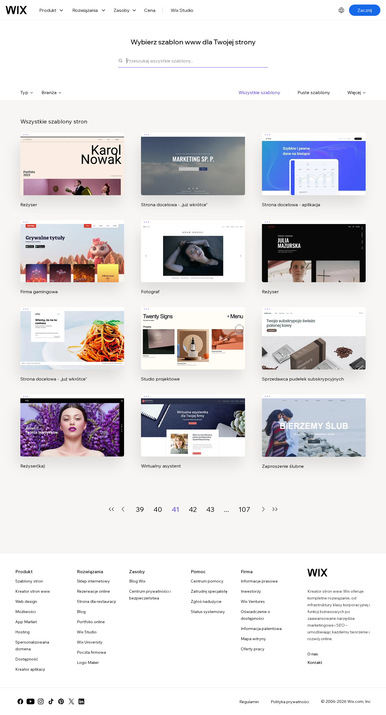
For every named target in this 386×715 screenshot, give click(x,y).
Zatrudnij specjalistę (209, 591)
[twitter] (71, 701)
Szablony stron (29, 581)
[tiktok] (51, 701)
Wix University (90, 642)
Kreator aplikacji (30, 669)
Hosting (22, 631)
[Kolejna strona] (263, 509)
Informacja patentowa (261, 628)
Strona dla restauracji (96, 601)
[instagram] (41, 701)
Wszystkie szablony (259, 92)
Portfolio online (91, 621)
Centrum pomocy (207, 581)
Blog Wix (137, 581)
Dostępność (26, 659)
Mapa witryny (253, 638)
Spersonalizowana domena (32, 645)
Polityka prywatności (290, 701)
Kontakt (314, 662)
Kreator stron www (32, 591)
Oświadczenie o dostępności (255, 615)
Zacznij (364, 10)
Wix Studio (182, 10)
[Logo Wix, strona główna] (16, 10)
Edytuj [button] (72, 159)
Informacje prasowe (259, 581)
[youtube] (30, 701)
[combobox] (197, 60)
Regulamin (249, 701)
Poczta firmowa (91, 652)
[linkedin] (81, 701)
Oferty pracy (252, 648)
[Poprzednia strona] (123, 509)
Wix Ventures (253, 601)
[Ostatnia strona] (275, 509)
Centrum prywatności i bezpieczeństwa (150, 595)
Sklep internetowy (93, 581)
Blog (81, 611)
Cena (149, 10)
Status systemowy (208, 611)
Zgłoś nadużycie (206, 601)
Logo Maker (88, 662)
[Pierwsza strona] (111, 509)
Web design (26, 601)
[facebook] (20, 701)
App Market (26, 621)
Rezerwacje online (93, 591)
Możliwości (25, 611)
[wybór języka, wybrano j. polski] (341, 10)
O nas (312, 654)
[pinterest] (61, 701)
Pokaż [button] (72, 175)
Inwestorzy (251, 591)
